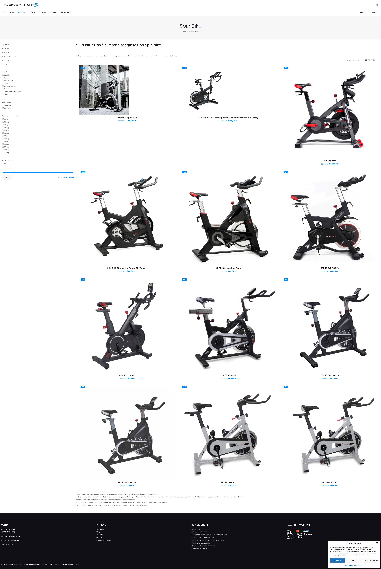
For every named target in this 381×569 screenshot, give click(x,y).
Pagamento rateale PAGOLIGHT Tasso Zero (208, 540)
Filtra (6, 177)
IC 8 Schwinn (330, 160)
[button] (377, 543)
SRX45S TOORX (228, 482)
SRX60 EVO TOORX (127, 482)
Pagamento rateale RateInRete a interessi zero (209, 535)
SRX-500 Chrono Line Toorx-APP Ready (127, 268)
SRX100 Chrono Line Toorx (228, 268)
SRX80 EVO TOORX (330, 268)
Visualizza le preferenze (370, 560)
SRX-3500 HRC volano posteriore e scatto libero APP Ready (228, 117)
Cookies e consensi (351, 565)
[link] (353, 60)
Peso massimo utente (10, 116)
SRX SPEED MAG (127, 375)
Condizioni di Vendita (199, 549)
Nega (354, 560)
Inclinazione (6, 102)
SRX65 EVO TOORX (330, 375)
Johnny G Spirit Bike (127, 117)
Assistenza (196, 529)
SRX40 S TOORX (330, 482)
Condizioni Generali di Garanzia (203, 546)
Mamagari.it (74, 564)
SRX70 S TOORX (228, 375)
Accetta (337, 560)
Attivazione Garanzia (199, 532)
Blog (98, 532)
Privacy (360, 565)
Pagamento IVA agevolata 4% (203, 537)
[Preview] (172, 72)
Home (185, 31)
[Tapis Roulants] (21, 5)
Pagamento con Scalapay (201, 543)
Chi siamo (100, 529)
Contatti (99, 535)
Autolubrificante (8, 160)
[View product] (172, 68)
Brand (4, 72)
